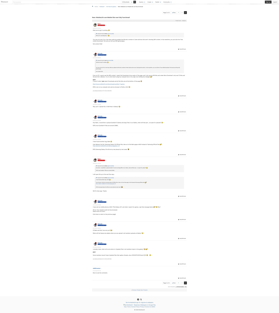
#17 (185, 199)
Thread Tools (177, 20)
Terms (129, 306)
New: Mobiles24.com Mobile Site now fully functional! (111, 17)
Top (185, 286)
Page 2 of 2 (166, 12)
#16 (185, 158)
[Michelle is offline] (95, 54)
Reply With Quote (183, 49)
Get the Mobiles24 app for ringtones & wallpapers (139, 302)
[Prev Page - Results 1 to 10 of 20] (178, 12)
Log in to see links (110, 33)
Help (125, 306)
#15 (185, 134)
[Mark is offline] (95, 25)
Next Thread (143, 290)
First (174, 12)
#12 (185, 52)
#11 (185, 23)
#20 (185, 267)
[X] (141, 299)
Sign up (268, 2)
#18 (185, 223)
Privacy (142, 306)
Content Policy (135, 306)
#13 (185, 99)
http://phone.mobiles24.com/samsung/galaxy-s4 (106, 146)
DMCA (153, 306)
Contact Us (148, 306)
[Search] (134, 2)
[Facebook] (138, 299)
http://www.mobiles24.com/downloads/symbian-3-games (109, 84)
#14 (185, 115)
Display (183, 20)
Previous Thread (136, 290)
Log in (275, 2)
